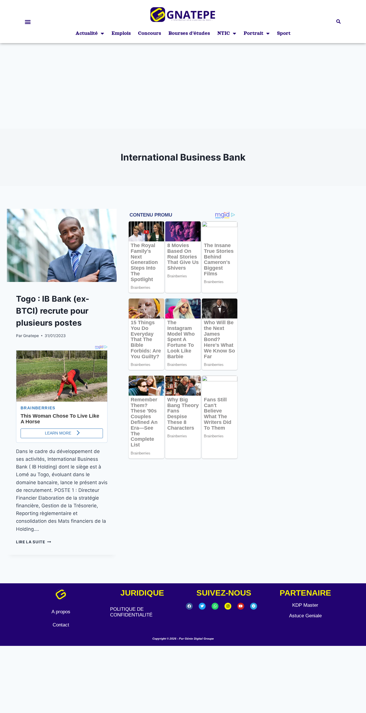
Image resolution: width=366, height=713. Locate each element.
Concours (149, 33)
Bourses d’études (189, 33)
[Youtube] (240, 606)
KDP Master (305, 605)
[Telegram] (253, 606)
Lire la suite (33, 542)
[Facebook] (189, 606)
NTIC (223, 33)
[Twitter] (202, 606)
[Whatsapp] (215, 606)
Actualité (86, 33)
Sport (284, 33)
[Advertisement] (183, 86)
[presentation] (62, 245)
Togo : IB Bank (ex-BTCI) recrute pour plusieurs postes (52, 311)
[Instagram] (227, 606)
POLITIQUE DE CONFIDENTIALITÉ (131, 612)
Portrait (253, 33)
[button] (27, 21)
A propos (60, 611)
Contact (61, 625)
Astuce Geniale (305, 615)
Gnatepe (31, 335)
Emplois (121, 33)
